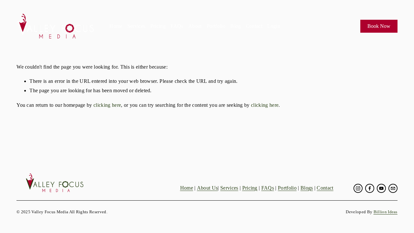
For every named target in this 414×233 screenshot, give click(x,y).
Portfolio (216, 26)
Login (273, 26)
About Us (207, 188)
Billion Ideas (386, 212)
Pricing (158, 26)
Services (136, 26)
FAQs (176, 26)
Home (115, 26)
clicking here (107, 105)
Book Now (378, 26)
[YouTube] (381, 188)
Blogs (306, 188)
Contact (254, 26)
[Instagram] (358, 188)
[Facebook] (369, 188)
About (195, 26)
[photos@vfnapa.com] (393, 188)
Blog (235, 26)
